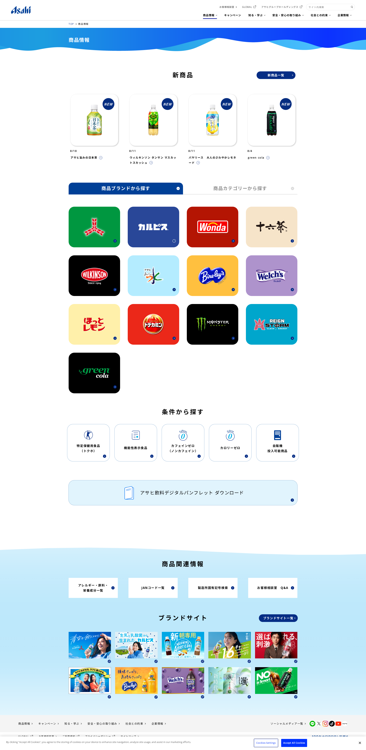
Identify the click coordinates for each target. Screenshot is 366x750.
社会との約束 (134, 723)
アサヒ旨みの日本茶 (84, 157)
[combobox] (330, 7)
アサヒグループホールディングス (279, 7)
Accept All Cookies (294, 742)
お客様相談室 (226, 7)
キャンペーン (47, 723)
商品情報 (24, 723)
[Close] (360, 743)
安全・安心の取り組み (102, 723)
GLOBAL (247, 7)
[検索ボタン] (352, 7)
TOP (71, 24)
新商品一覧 (276, 75)
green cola (256, 157)
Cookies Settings (266, 742)
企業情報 (157, 723)
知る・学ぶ (71, 723)
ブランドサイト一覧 (278, 618)
